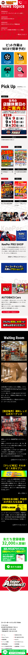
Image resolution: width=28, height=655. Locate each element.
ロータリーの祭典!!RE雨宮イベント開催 (12, 30)
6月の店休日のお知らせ (7, 19)
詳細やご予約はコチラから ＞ (17, 257)
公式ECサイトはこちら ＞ (19, 460)
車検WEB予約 (18, 635)
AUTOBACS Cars (19, 642)
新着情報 (4, 639)
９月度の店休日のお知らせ (7, 139)
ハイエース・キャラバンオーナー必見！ (12, 13)
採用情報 (17, 644)
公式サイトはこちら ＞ (20, 525)
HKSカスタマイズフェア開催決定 (10, 24)
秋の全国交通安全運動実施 (21, 172)
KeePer (17, 639)
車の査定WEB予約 (19, 637)
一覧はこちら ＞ (22, 34)
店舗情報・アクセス (20, 646)
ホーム (3, 635)
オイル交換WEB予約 (7, 648)
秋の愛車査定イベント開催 (7, 172)
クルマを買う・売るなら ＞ (10, 312)
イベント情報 (5, 642)
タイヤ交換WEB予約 (7, 646)
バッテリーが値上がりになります (21, 204)
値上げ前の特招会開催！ (7, 203)
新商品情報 (4, 644)
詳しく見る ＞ (22, 493)
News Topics (5, 637)
